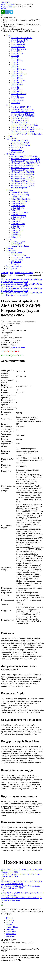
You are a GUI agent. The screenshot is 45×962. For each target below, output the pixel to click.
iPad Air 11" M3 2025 (19, 118)
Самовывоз (11, 931)
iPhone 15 (15, 62)
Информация (11, 268)
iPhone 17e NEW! (18, 44)
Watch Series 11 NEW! (20, 143)
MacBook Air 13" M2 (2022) (22, 181)
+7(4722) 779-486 (8, 4)
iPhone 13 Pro (16, 82)
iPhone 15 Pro (16, 71)
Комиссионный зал (14, 266)
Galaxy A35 (16, 235)
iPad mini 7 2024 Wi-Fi (20, 123)
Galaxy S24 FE (17, 230)
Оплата (9, 925)
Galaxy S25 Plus (17, 208)
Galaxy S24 (15, 228)
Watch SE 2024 (17, 147)
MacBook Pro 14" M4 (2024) (22, 172)
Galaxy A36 (16, 233)
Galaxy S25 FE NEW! (20, 212)
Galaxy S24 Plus (17, 226)
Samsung (9, 190)
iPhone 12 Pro (16, 91)
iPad (8, 105)
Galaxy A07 (16, 221)
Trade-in (9, 918)
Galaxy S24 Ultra (18, 224)
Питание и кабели (18, 255)
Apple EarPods (17, 259)
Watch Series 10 (17, 152)
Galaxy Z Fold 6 (17, 197)
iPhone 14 (15, 64)
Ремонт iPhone (12, 927)
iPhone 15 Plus (17, 60)
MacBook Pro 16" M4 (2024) (22, 174)
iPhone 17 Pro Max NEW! (21, 38)
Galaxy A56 (16, 237)
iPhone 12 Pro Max (18, 94)
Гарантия (10, 920)
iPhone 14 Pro (16, 76)
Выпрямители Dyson (20, 246)
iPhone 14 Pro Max (18, 73)
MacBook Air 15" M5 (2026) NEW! (25, 161)
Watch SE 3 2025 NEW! (21, 145)
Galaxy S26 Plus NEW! (20, 201)
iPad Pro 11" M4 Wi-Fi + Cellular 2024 (26, 129)
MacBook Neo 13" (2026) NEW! (24, 156)
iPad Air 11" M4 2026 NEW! (22, 109)
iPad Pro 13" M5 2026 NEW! (23, 116)
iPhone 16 (15, 56)
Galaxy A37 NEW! (18, 217)
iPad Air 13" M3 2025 (20, 120)
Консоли (9, 248)
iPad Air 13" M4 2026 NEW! (22, 112)
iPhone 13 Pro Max (18, 80)
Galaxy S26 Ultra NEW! (21, 199)
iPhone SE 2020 (17, 100)
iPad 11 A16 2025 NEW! (21, 107)
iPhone (9, 35)
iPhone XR (15, 103)
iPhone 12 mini (17, 89)
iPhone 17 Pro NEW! (19, 40)
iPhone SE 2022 (17, 98)
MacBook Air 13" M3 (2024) (22, 176)
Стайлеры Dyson (18, 241)
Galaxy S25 (15, 210)
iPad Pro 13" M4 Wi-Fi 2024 (22, 132)
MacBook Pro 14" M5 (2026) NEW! (25, 163)
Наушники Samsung (19, 192)
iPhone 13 (15, 67)
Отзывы (9, 922)
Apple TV (15, 264)
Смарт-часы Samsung (20, 194)
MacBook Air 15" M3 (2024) (22, 179)
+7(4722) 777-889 (8, 6)
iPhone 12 (15, 87)
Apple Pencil (16, 262)
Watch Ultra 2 (16, 150)
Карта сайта (11, 934)
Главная (4, 273)
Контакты (5, 2)
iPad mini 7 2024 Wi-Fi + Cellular (24, 125)
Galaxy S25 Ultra (18, 206)
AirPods (9, 136)
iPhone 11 (15, 96)
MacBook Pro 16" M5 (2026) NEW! (25, 165)
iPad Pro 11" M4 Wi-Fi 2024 (22, 127)
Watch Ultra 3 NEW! (19, 141)
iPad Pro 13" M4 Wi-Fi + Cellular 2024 (26, 134)
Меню (3, 9)
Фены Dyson (16, 244)
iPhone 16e (15, 58)
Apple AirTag (16, 253)
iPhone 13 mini (17, 85)
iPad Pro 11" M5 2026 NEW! (22, 114)
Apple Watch (11, 138)
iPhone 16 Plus (17, 53)
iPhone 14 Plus (17, 78)
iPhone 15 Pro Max (18, 69)
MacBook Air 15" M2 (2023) (22, 183)
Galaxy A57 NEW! (18, 215)
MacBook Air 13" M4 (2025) (22, 168)
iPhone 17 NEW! (18, 42)
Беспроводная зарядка (20, 257)
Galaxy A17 (16, 219)
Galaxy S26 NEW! (18, 203)
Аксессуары (11, 250)
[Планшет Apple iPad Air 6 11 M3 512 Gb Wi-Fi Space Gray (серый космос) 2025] (22, 282)
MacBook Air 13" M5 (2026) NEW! (25, 159)
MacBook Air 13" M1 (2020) (22, 185)
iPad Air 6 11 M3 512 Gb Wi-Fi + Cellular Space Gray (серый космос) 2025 (20, 887)
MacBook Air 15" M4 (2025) (22, 170)
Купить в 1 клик (18, 347)
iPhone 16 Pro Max (18, 49)
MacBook (10, 154)
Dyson (8, 239)
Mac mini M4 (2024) (19, 188)
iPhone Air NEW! (18, 47)
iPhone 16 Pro (16, 51)
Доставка (10, 929)
